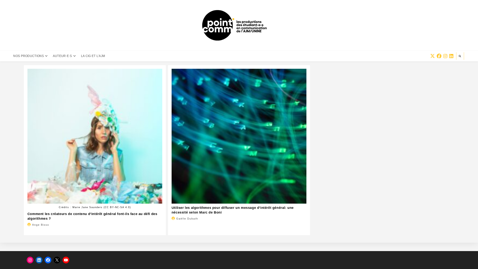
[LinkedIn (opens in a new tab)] (451, 56)
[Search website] (460, 56)
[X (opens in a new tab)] (432, 56)
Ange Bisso (40, 224)
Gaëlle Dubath (187, 218)
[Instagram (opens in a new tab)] (445, 56)
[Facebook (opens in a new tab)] (439, 56)
